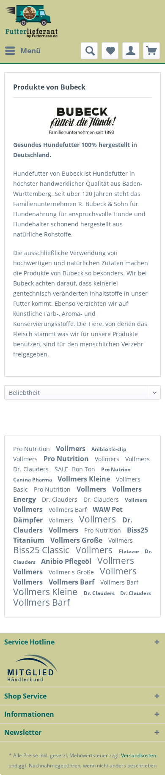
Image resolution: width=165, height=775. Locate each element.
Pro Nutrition (32, 449)
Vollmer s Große (72, 572)
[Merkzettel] (110, 50)
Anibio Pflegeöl (67, 561)
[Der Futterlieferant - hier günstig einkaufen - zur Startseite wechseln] (31, 21)
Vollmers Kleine (85, 479)
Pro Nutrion (116, 469)
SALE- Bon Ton (76, 469)
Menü (30, 50)
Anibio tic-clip (108, 449)
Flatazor (129, 551)
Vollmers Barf (68, 510)
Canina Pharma (33, 479)
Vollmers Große (77, 540)
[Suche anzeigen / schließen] (89, 50)
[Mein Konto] (130, 50)
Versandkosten (138, 755)
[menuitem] (22, 50)
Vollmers (71, 448)
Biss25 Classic (42, 550)
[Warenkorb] (151, 50)
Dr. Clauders (31, 469)
